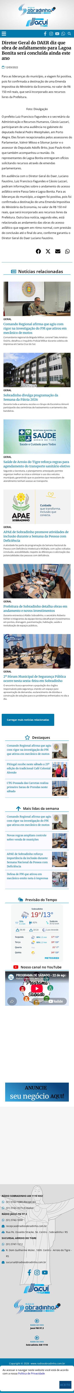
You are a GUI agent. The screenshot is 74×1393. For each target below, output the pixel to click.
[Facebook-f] (45, 34)
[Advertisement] (37, 1045)
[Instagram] (51, 34)
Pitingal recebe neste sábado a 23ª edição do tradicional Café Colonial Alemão (29, 768)
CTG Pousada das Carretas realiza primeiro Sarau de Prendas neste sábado (27, 787)
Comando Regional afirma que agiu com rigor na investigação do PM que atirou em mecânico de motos (29, 749)
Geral (7, 319)
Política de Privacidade (31, 1373)
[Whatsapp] (63, 34)
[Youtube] (57, 34)
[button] (4, 34)
